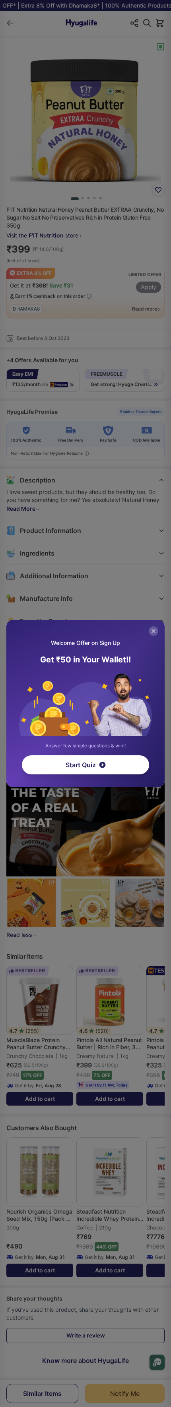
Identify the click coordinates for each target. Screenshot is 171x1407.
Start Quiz (81, 765)
